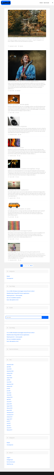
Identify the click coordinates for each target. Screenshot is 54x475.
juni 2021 (9, 390)
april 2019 (9, 399)
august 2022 (9, 377)
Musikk (41, 2)
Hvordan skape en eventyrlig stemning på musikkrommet (24, 252)
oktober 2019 (9, 397)
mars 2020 (9, 395)
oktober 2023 (9, 373)
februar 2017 (9, 429)
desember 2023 (10, 371)
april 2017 (9, 425)
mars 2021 (9, 392)
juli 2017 (8, 421)
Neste (31, 265)
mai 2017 (9, 423)
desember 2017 (10, 412)
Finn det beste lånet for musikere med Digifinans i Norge (24, 169)
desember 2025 (10, 364)
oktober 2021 (9, 386)
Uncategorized (10, 278)
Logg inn (8, 457)
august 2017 (9, 419)
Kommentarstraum (11, 461)
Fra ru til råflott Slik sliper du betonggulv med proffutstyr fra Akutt (26, 38)
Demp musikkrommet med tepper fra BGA (20, 231)
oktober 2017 (9, 416)
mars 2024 (9, 369)
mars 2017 (9, 427)
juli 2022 (8, 379)
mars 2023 (9, 375)
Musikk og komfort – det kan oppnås (18, 104)
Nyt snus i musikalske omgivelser (17, 126)
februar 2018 (9, 408)
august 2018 (9, 406)
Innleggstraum (10, 459)
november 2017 (10, 414)
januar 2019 (9, 403)
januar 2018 (9, 410)
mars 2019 (9, 401)
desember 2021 (10, 384)
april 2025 (9, 366)
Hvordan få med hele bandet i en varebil (19, 209)
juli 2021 (8, 388)
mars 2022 (9, 382)
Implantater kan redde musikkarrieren (18, 190)
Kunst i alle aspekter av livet (16, 147)
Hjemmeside (46, 2)
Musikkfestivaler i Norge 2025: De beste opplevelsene (23, 81)
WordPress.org (10, 464)
